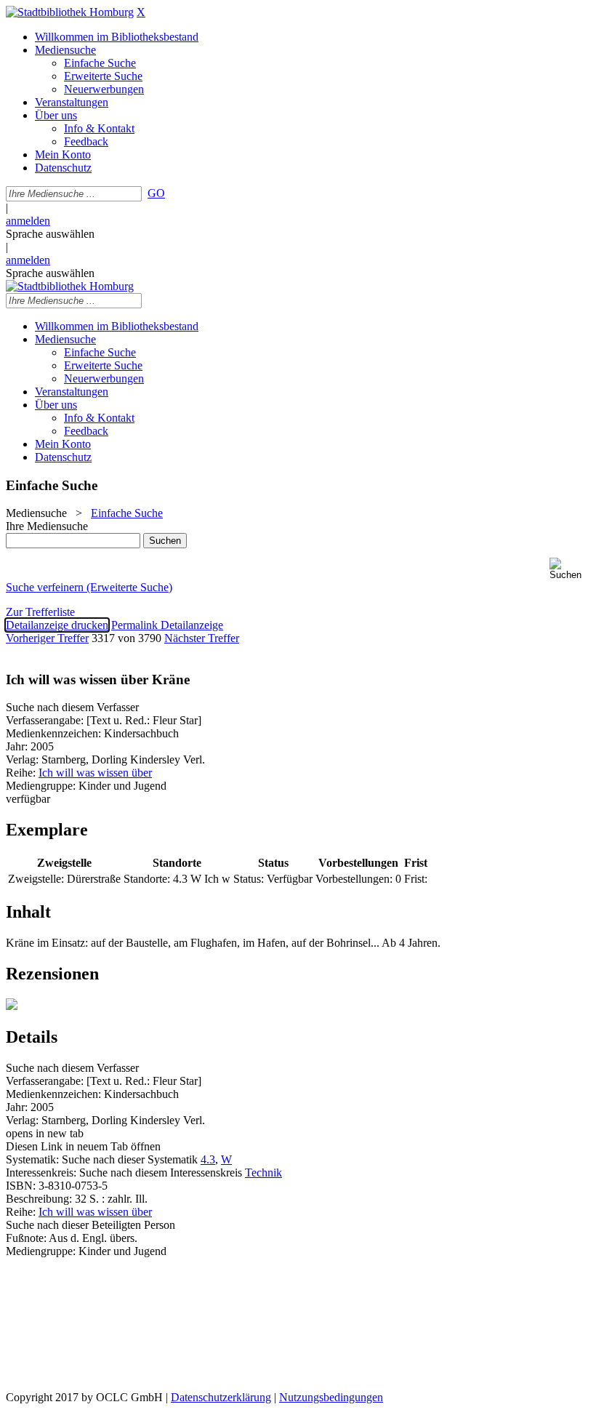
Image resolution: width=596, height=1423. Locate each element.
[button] (569, 569)
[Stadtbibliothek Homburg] (70, 12)
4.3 (208, 1159)
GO (156, 193)
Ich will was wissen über (95, 772)
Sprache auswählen (50, 234)
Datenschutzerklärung (221, 1397)
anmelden (28, 221)
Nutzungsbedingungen (331, 1397)
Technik (263, 1172)
